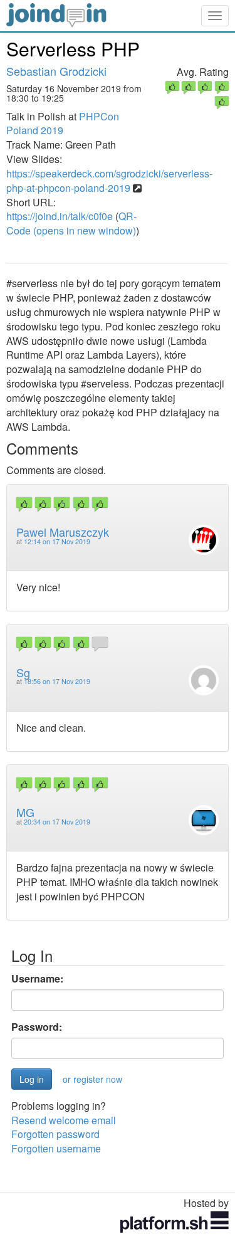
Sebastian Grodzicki (56, 71)
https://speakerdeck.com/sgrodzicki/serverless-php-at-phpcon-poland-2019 (109, 180)
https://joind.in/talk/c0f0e (59, 216)
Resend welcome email (63, 1120)
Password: (36, 1027)
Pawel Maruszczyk (62, 532)
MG (25, 812)
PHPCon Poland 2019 (62, 123)
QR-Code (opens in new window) (71, 223)
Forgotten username (56, 1148)
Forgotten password (55, 1134)
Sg (23, 672)
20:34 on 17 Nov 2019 (57, 821)
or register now (92, 1079)
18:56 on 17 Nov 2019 (57, 681)
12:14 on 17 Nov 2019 (57, 541)
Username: (37, 979)
